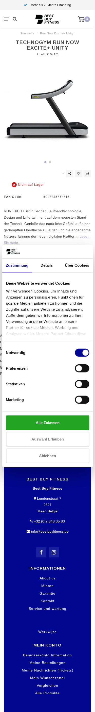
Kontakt (47, 601)
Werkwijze (47, 632)
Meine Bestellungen (47, 663)
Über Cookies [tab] (77, 265)
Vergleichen (47, 685)
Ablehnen (47, 455)
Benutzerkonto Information (47, 655)
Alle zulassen (48, 422)
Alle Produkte (47, 693)
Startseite (27, 33)
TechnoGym (47, 54)
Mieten (47, 586)
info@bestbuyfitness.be (50, 531)
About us (48, 578)
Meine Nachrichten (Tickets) (47, 670)
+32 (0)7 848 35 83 (49, 521)
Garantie (47, 593)
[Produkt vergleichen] (87, 173)
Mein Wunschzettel (47, 678)
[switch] (82, 368)
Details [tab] (47, 265)
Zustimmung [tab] (17, 265)
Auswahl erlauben (47, 439)
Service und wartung (47, 608)
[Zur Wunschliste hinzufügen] (78, 173)
